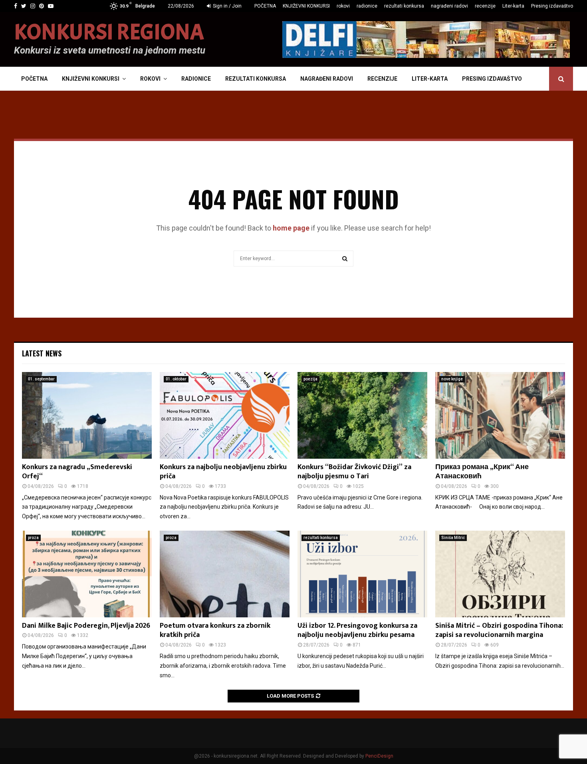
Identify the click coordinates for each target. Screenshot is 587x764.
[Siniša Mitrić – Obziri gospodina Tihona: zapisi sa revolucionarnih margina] (500, 574)
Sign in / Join (227, 6)
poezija (310, 379)
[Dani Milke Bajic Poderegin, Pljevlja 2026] (87, 574)
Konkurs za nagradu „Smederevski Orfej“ (77, 471)
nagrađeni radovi (449, 6)
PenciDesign (379, 756)
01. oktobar (176, 379)
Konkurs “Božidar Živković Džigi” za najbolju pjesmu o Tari (354, 471)
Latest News (41, 353)
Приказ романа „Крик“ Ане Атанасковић (482, 471)
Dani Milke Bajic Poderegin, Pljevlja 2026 (86, 626)
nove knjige (452, 379)
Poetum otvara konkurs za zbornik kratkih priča (215, 630)
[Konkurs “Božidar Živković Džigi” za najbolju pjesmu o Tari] (362, 415)
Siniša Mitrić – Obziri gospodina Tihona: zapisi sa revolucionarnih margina (499, 630)
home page (291, 228)
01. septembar (41, 379)
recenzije (485, 6)
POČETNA (265, 6)
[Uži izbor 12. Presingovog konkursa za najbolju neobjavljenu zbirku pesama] (362, 574)
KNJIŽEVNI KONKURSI (306, 6)
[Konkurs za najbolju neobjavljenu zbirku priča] (225, 415)
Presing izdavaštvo (552, 6)
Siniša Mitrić (453, 537)
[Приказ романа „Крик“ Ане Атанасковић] (500, 415)
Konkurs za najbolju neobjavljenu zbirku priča (223, 471)
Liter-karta (513, 6)
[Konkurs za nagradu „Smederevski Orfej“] (87, 415)
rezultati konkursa (404, 6)
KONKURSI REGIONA (109, 32)
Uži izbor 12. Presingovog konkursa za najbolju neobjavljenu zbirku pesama (357, 630)
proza (33, 537)
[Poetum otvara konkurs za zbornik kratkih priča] (225, 574)
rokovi (343, 6)
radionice (367, 6)
